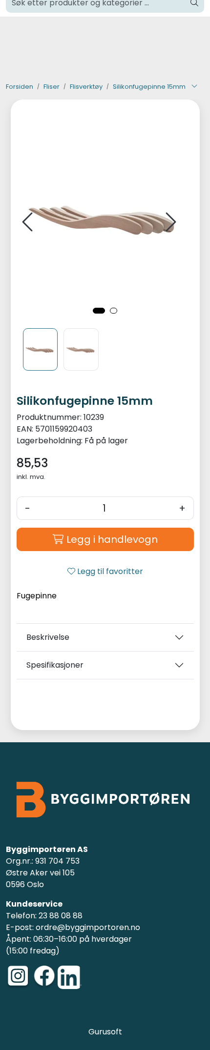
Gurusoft (105, 1031)
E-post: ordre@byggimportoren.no (73, 927)
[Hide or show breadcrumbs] (194, 86)
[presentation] (28, 222)
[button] (99, 311)
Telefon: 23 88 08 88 (44, 915)
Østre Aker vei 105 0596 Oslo (40, 878)
